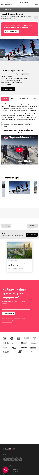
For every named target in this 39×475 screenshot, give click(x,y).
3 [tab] (17, 277)
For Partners (17, 474)
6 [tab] (22, 277)
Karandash (4, 16)
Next (36, 52)
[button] (19, 10)
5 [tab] (20, 277)
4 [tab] (19, 277)
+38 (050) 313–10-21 (22, 2)
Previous (2, 52)
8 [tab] (26, 277)
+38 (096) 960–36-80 (23, 5)
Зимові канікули (26, 16)
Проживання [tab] (24, 98)
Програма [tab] (13, 98)
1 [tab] (13, 277)
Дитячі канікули (14, 16)
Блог (4, 474)
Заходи (15, 469)
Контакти (16, 471)
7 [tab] (24, 277)
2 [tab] (15, 277)
